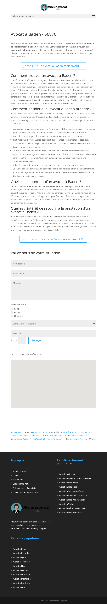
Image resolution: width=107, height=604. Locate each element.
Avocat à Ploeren (31, 435)
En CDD (17, 312)
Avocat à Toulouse (21, 561)
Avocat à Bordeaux (21, 583)
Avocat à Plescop (79, 439)
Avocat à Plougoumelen (43, 432)
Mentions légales (20, 471)
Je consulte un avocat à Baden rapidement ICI (53, 66)
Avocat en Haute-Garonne (70, 512)
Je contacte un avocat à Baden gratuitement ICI (53, 239)
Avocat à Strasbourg (22, 574)
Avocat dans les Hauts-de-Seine (73, 495)
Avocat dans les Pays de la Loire (73, 508)
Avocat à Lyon (19, 557)
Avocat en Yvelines (67, 504)
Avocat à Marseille (21, 553)
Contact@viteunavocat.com (25, 492)
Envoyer (36, 340)
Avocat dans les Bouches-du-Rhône (75, 478)
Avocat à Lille (19, 587)
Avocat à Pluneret (55, 435)
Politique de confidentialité (25, 488)
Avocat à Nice (19, 566)
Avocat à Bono (17, 432)
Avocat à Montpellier (22, 578)
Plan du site (18, 479)
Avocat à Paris (19, 549)
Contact (16, 475)
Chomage (18, 316)
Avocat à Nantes (20, 570)
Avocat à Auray (21, 439)
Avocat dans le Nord (68, 487)
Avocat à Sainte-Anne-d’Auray (49, 439)
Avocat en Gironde (67, 474)
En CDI (17, 309)
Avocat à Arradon (69, 432)
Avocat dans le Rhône (68, 482)
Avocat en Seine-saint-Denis (71, 491)
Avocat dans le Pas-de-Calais (72, 499)
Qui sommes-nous (21, 483)
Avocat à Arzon (77, 435)
